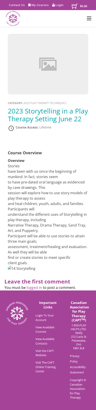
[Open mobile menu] (89, 18)
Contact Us (17, 5)
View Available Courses (44, 329)
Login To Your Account (44, 317)
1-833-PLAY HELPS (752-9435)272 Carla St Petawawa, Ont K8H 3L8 (79, 336)
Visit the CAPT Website (44, 353)
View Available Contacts (44, 341)
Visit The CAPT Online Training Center (45, 366)
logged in (34, 287)
